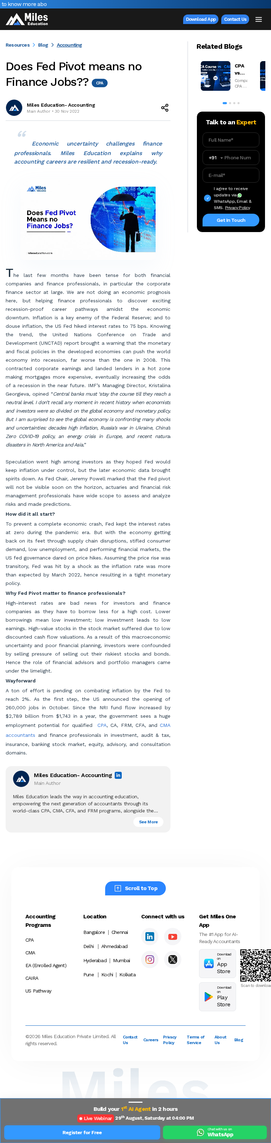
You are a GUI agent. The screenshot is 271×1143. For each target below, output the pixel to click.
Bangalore (94, 932)
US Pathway (38, 991)
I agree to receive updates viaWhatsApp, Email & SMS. (233, 198)
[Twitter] (172, 959)
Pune (88, 974)
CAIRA (31, 978)
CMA (30, 952)
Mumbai (121, 960)
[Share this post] (164, 107)
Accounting (69, 45)
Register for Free (82, 1132)
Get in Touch (231, 220)
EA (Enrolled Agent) (45, 965)
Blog (43, 45)
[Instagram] (149, 959)
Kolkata (125, 974)
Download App (201, 19)
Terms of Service (195, 1040)
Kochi (107, 974)
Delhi (88, 946)
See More (148, 821)
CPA (102, 725)
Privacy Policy (237, 207)
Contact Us (235, 19)
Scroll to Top (141, 888)
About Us (220, 1040)
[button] (135, 1102)
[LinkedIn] (149, 936)
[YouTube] (172, 936)
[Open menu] (258, 19)
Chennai (120, 932)
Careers (149, 1039)
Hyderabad (94, 960)
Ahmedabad (114, 946)
